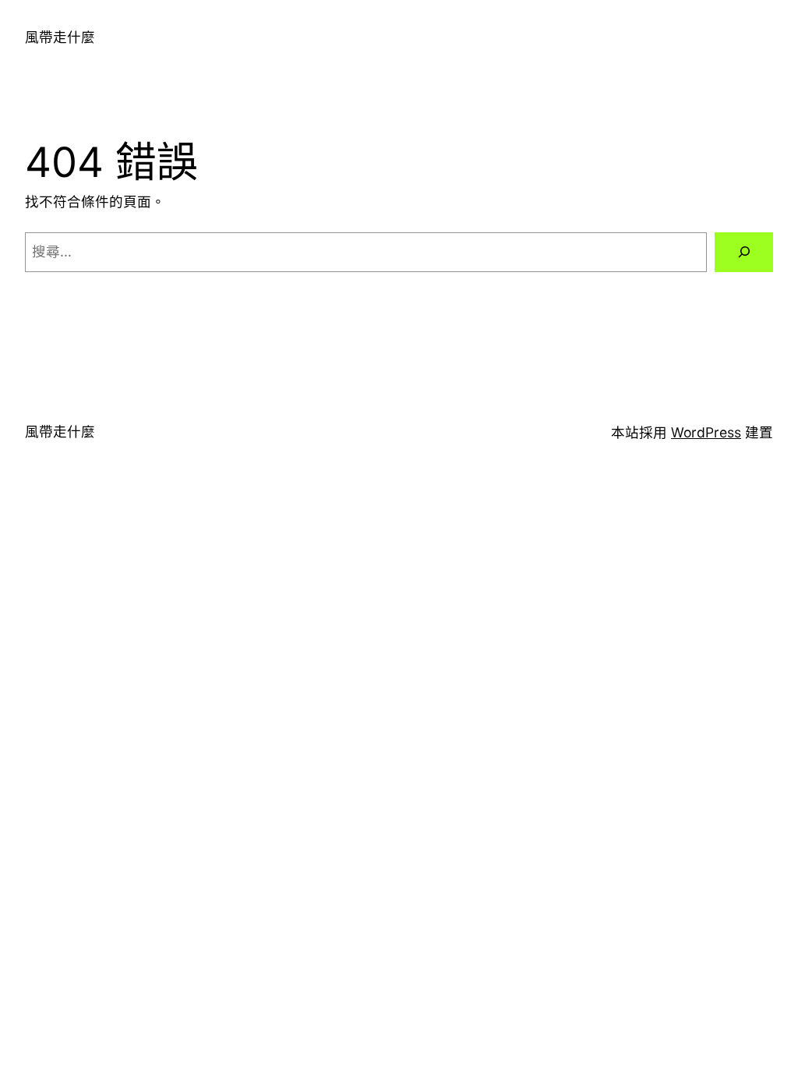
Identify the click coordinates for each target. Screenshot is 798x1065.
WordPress (706, 432)
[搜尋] (744, 252)
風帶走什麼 (60, 37)
